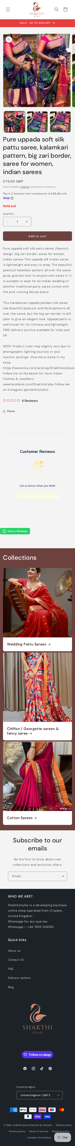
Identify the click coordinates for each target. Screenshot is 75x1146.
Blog (11, 987)
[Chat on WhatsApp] (15, 533)
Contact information (39, 1137)
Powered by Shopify (40, 1125)
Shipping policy (61, 1131)
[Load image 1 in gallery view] (14, 121)
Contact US (16, 960)
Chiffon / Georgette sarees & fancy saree (33, 731)
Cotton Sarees (20, 818)
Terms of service (38, 1131)
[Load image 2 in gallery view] (37, 121)
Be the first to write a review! (37, 496)
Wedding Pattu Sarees (26, 644)
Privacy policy (17, 1131)
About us (14, 950)
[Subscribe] (62, 876)
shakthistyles (20, 1125)
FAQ (10, 969)
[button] (8, 9)
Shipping (24, 187)
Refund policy (64, 1125)
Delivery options (19, 978)
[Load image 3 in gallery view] (60, 121)
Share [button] (11, 411)
